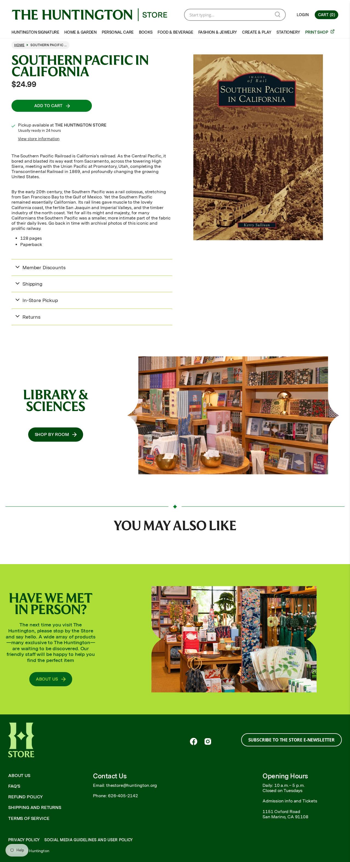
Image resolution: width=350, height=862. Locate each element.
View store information (39, 138)
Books (146, 32)
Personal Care (118, 32)
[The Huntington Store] (94, 14)
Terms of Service (28, 818)
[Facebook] (193, 741)
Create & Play (256, 32)
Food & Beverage (175, 32)
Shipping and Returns (34, 807)
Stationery (288, 32)
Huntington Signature (35, 32)
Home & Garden (80, 32)
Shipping (32, 284)
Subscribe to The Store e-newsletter (291, 740)
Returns (31, 317)
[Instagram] (207, 741)
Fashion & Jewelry (217, 32)
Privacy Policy (24, 840)
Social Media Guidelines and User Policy (88, 840)
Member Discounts (43, 267)
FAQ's (14, 786)
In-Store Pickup (40, 300)
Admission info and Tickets (289, 801)
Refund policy (25, 796)
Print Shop (317, 32)
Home (19, 45)
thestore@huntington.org (131, 785)
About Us (19, 775)
